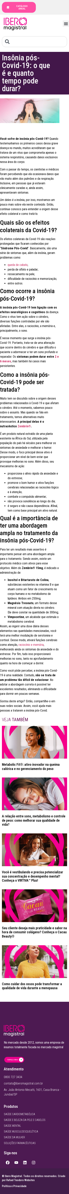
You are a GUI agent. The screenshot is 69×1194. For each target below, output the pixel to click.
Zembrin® (24, 426)
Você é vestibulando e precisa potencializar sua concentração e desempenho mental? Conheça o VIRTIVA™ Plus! (32, 876)
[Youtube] (16, 1162)
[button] (66, 23)
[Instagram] (33, 1162)
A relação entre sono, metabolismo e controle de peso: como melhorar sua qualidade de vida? (33, 820)
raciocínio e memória (31, 645)
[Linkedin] (25, 1162)
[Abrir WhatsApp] (59, 1184)
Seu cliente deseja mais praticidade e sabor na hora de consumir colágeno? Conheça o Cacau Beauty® (34, 932)
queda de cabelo (18, 265)
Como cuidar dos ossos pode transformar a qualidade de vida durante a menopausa (32, 986)
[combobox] (34, 41)
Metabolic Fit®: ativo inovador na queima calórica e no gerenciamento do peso (31, 766)
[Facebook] (8, 1162)
